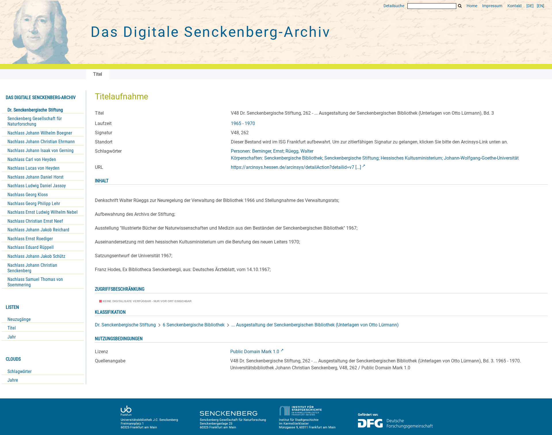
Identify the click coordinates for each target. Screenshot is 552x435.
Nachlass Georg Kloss (27, 194)
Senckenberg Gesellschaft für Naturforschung (34, 121)
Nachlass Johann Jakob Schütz (36, 256)
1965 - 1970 (243, 123)
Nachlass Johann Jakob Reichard (38, 229)
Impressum (492, 5)
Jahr (11, 337)
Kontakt (514, 5)
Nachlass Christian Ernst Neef (35, 221)
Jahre (12, 380)
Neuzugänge (19, 319)
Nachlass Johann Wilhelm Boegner (39, 133)
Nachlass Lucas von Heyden (33, 168)
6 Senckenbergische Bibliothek (194, 325)
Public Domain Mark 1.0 (254, 351)
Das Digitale (210, 32)
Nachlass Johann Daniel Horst (35, 177)
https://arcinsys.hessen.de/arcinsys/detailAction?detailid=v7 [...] (296, 167)
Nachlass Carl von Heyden (31, 159)
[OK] (460, 6)
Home (472, 5)
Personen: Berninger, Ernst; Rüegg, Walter (272, 151)
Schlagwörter (19, 371)
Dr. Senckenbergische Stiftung (35, 110)
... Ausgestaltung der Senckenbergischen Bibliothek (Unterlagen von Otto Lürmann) (315, 325)
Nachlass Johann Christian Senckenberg (32, 267)
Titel (11, 328)
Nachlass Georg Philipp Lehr (33, 203)
